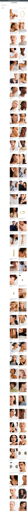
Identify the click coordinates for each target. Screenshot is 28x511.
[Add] (16, 18)
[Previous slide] (19, 132)
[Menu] (1, 2)
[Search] (2, 2)
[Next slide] (26, 132)
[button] (23, 8)
